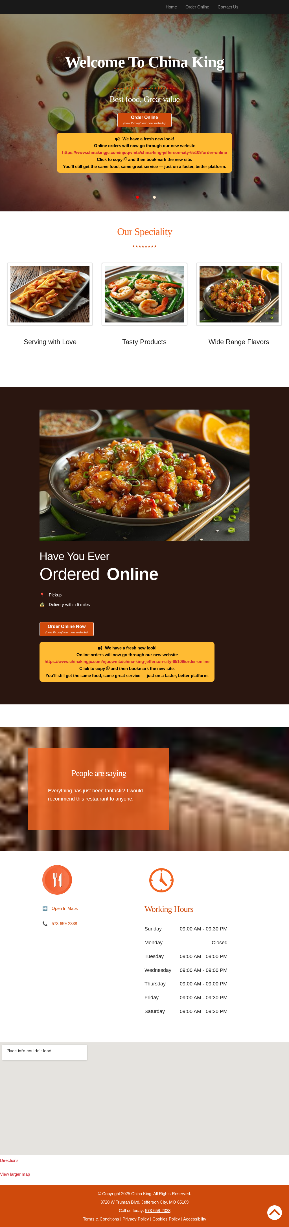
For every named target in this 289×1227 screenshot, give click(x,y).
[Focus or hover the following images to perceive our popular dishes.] (50, 298)
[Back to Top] (274, 1212)
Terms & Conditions (101, 1219)
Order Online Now (66, 629)
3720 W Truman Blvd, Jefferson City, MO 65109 (144, 1202)
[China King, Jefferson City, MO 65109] (144, 1098)
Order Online (197, 7)
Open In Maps (65, 908)
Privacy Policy (135, 1219)
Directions (9, 1160)
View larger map (15, 1174)
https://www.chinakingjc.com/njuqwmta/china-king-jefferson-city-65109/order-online (144, 152)
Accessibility (194, 1219)
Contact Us (228, 7)
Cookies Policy (166, 1219)
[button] (137, 197)
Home (171, 7)
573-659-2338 (64, 923)
